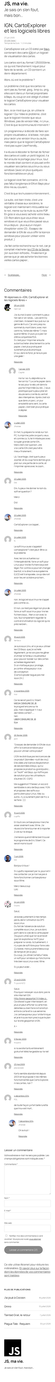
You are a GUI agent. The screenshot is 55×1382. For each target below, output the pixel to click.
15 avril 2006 (19, 813)
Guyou (17, 905)
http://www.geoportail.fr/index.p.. (30, 998)
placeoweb (19, 1067)
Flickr (44, 274)
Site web (8, 1223)
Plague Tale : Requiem (17, 1323)
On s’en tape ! (10, 40)
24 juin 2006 (19, 902)
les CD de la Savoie (38, 249)
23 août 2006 (20, 979)
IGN (31, 52)
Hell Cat (17, 309)
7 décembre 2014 (25, 1121)
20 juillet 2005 (20, 479)
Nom (7, 1198)
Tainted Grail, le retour (17, 1315)
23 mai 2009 (19, 1064)
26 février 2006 (21, 735)
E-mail (7, 1210)
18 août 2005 (19, 637)
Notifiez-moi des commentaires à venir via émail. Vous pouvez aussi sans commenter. (23, 1238)
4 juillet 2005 (19, 422)
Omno (7, 1306)
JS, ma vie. (16, 3)
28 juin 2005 (19, 305)
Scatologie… (14, 274)
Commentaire (11, 1164)
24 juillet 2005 (20, 537)
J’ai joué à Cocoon (14, 1297)
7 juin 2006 (18, 856)
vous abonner (35, 1239)
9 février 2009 (20, 1039)
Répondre (18, 362)
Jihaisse (17, 426)
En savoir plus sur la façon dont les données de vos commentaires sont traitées (27, 1271)
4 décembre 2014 (21, 1096)
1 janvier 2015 (24, 369)
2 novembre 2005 (21, 691)
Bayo (47, 49)
